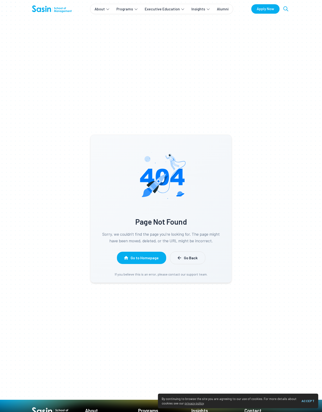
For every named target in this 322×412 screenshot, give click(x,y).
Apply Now (265, 8)
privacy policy (194, 403)
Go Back (191, 257)
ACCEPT (307, 401)
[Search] (285, 8)
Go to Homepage (145, 257)
